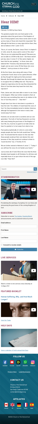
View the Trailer (6, 320)
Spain (31, 408)
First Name (4, 230)
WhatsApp (25, 365)
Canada (6, 408)
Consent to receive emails (12, 245)
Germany (19, 408)
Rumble (18, 365)
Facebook (5, 365)
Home (3, 16)
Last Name (4, 237)
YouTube (12, 365)
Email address (6, 223)
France (25, 408)
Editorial (11, 16)
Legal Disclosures (24, 372)
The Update (18, 216)
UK (12, 408)
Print (5, 27)
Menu (33, 4)
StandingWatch (27, 216)
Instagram (32, 365)
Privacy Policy (12, 372)
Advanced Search (32, 172)
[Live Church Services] (19, 270)
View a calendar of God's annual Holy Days (14, 350)
